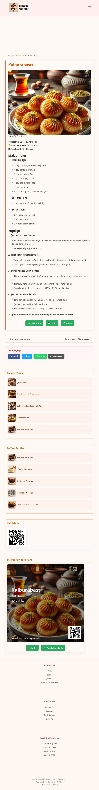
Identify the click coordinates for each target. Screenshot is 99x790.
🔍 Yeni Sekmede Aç (53, 648)
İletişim (49, 719)
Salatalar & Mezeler (49, 682)
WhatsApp (40, 356)
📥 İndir (32, 648)
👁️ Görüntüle (34, 323)
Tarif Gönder (49, 715)
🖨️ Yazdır (67, 323)
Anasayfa (11, 55)
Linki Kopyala (56, 356)
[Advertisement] (49, 35)
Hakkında (49, 711)
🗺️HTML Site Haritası (49, 785)
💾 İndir (52, 323)
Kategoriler (49, 707)
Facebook (14, 356)
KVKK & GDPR (49, 755)
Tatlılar (49, 671)
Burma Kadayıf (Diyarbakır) (76, 339)
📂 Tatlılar (21, 55)
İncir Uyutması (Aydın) (20, 339)
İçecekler (49, 675)
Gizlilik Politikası (49, 747)
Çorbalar (49, 678)
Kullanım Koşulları (49, 743)
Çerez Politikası (49, 751)
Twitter (27, 356)
